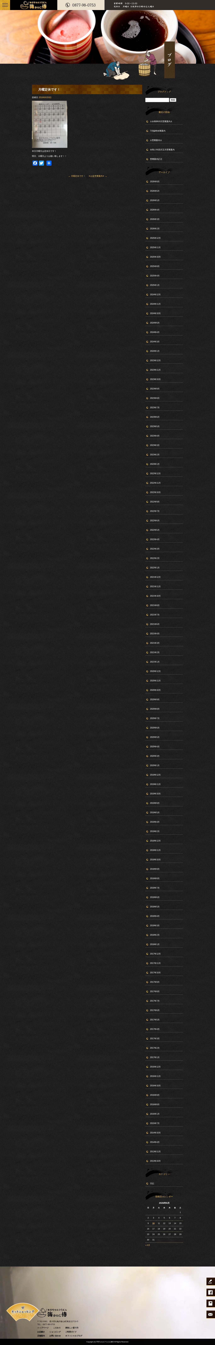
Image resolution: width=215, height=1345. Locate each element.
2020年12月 (155, 671)
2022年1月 (155, 567)
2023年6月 (155, 417)
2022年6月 (155, 520)
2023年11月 (155, 370)
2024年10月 (155, 313)
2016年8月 (155, 1104)
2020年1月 (155, 765)
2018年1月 (155, 944)
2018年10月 (155, 859)
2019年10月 (155, 793)
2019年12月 (155, 775)
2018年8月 (155, 878)
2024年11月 (155, 304)
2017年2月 (155, 1048)
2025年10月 (155, 257)
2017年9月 (155, 982)
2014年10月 (155, 1133)
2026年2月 (155, 228)
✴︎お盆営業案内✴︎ (98, 176)
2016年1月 (155, 1114)
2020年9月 (155, 699)
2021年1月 (155, 662)
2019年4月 (155, 822)
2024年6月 (155, 323)
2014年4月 (155, 1142)
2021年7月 (155, 615)
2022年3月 (155, 549)
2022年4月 (155, 539)
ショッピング (55, 1332)
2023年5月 (155, 426)
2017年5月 (155, 1020)
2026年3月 (155, 219)
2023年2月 (155, 454)
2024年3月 (155, 341)
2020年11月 (155, 680)
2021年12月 (155, 577)
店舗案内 (41, 1336)
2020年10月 (155, 690)
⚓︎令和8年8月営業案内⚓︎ (161, 121)
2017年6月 (155, 1010)
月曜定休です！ (76, 176)
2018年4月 (155, 916)
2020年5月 (155, 737)
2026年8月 (155, 181)
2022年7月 (155, 511)
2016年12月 (155, 1067)
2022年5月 (155, 530)
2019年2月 (155, 831)
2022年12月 (155, 473)
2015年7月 (155, 1123)
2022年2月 (155, 558)
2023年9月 (155, 389)
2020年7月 (155, 718)
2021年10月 (155, 596)
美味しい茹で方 (72, 1328)
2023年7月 (155, 407)
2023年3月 (155, 445)
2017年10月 (155, 972)
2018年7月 (155, 888)
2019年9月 (155, 803)
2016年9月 (155, 1095)
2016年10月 (155, 1085)
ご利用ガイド (71, 1332)
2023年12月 (155, 360)
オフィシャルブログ (73, 1336)
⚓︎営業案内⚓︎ (156, 140)
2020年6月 (155, 728)
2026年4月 (155, 210)
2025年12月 (155, 238)
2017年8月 (155, 991)
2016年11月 (155, 1076)
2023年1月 (155, 464)
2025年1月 (155, 285)
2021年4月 (155, 633)
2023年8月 (155, 398)
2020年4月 (155, 746)
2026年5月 (155, 200)
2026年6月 (155, 191)
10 (153, 1223)
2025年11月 (155, 247)
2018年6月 (155, 897)
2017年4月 (155, 1029)
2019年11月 (155, 784)
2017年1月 (155, 1057)
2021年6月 (155, 624)
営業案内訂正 (156, 159)
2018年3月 (155, 925)
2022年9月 (155, 502)
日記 (152, 1183)
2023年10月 (155, 379)
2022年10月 (155, 492)
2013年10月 (155, 1161)
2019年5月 (155, 812)
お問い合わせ (55, 1336)
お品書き (41, 1332)
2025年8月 (155, 266)
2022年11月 (155, 483)
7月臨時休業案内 (157, 131)
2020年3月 (155, 756)
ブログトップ (164, 91)
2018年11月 (155, 850)
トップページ (43, 1328)
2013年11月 (155, 1151)
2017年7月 (155, 1001)
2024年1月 (155, 351)
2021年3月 (155, 643)
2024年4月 (155, 332)
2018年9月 (155, 869)
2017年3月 (155, 1038)
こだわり (57, 1328)
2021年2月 (155, 652)
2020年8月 (155, 709)
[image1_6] (49, 146)
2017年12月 (155, 954)
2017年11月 (155, 963)
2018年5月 (155, 907)
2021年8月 (155, 605)
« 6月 (147, 1245)
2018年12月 (155, 841)
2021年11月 (155, 586)
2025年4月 (155, 276)
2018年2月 (155, 935)
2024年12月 (155, 294)
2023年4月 (155, 436)
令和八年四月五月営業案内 (162, 149)
